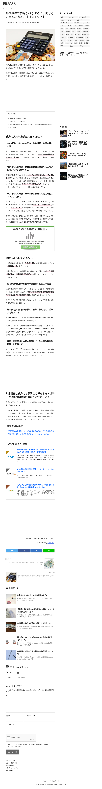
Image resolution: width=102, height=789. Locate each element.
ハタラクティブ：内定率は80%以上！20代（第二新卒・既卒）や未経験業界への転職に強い (35, 486)
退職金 (86, 43)
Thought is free (62, 784)
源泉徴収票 (79, 37)
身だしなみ (68, 43)
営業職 (68, 31)
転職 (11, 8)
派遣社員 (63, 37)
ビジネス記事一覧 (11, 763)
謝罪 (87, 40)
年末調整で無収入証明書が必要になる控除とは (34, 623)
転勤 (75, 43)
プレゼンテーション (66, 23)
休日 (61, 28)
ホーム (5, 8)
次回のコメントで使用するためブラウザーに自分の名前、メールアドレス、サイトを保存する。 (30, 745)
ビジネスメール (81, 20)
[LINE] (49, 550)
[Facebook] (24, 550)
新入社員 (77, 34)
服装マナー (85, 34)
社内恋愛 (70, 40)
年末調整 (33, 22)
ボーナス (85, 23)
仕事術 (87, 25)
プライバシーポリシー (13, 768)
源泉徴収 (71, 37)
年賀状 (62, 34)
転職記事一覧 (10, 765)
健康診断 (72, 28)
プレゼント (77, 23)
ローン (69, 25)
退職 (80, 43)
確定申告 (63, 40)
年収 (78, 31)
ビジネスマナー (10, 760)
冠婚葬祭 (85, 28)
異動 (86, 37)
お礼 (61, 17)
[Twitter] (12, 550)
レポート (63, 25)
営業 (61, 31)
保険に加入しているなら (16, 121)
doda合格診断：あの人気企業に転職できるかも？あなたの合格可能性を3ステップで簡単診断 (35, 450)
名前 (8, 716)
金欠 (71, 46)
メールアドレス (29, 716)
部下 (61, 46)
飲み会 (82, 46)
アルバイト (71, 17)
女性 (73, 31)
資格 (61, 43)
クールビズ (82, 17)
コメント (8, 696)
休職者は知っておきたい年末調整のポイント (33, 595)
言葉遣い (81, 40)
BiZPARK (51, 543)
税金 (76, 40)
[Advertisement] (30, 96)
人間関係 (80, 25)
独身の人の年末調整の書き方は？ (19, 118)
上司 (74, 25)
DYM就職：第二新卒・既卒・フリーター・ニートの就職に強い (35, 470)
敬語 (72, 34)
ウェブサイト (10, 724)
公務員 (79, 28)
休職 (66, 28)
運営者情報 (9, 770)
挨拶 (67, 34)
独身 (38, 22)
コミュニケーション (66, 20)
